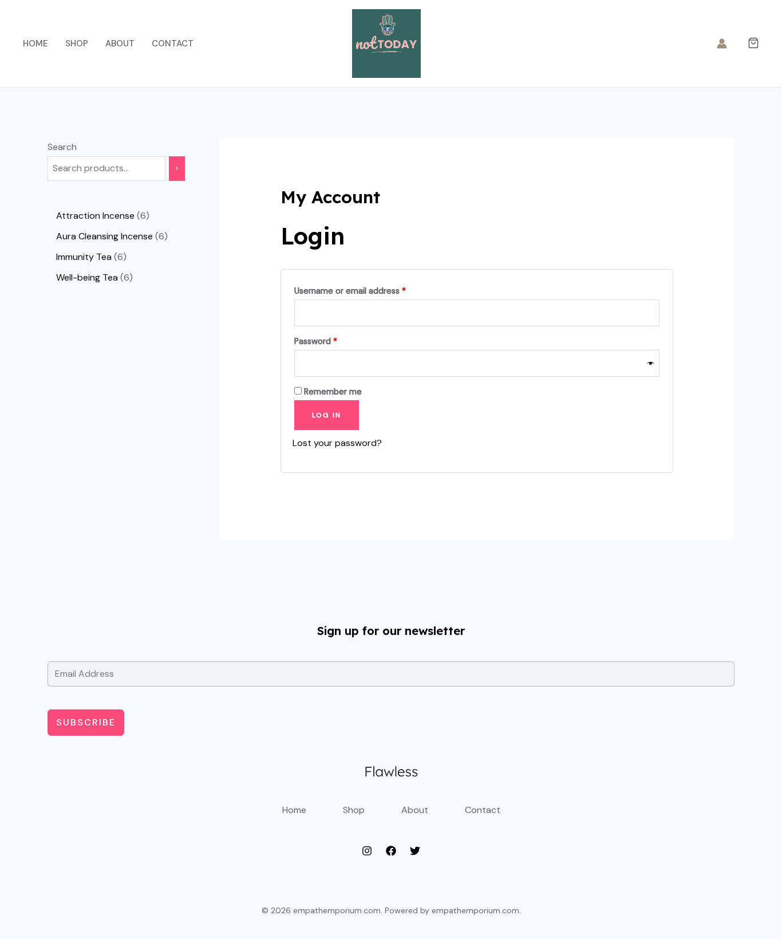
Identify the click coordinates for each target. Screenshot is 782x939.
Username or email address (367, 290)
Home (35, 43)
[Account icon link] (722, 43)
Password (332, 341)
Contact (172, 43)
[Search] (177, 168)
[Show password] (651, 363)
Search (62, 147)
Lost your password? (337, 443)
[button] (753, 44)
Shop (76, 43)
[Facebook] (391, 851)
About (120, 43)
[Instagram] (367, 851)
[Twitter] (415, 851)
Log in (326, 415)
